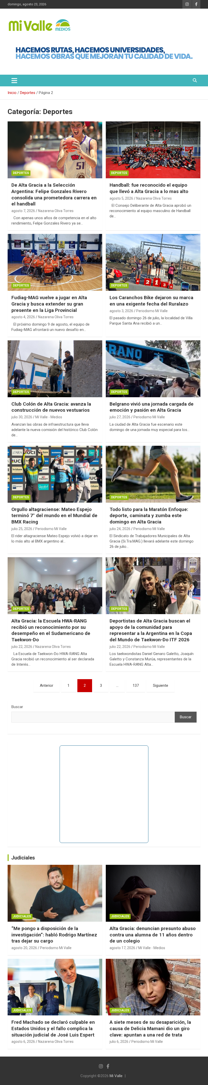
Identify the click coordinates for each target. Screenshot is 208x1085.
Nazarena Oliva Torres (56, 211)
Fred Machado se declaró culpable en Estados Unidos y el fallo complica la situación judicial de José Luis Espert (53, 1028)
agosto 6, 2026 (23, 1042)
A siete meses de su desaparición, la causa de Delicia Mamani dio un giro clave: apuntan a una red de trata (150, 1028)
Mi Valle (116, 1076)
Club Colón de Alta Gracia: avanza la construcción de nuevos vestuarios (51, 407)
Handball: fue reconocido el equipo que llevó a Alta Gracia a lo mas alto (149, 188)
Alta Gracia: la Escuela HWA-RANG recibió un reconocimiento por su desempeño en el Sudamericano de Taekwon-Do (50, 630)
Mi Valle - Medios (48, 417)
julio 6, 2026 (119, 1042)
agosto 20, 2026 (24, 948)
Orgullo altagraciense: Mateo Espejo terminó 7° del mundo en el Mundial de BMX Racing (54, 515)
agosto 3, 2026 (121, 311)
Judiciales (23, 858)
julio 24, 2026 (120, 529)
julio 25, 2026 (21, 529)
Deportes (21, 173)
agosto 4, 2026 (23, 317)
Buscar (17, 707)
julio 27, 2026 (120, 417)
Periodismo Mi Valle (152, 311)
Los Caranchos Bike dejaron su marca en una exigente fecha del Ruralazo (151, 301)
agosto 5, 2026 (121, 198)
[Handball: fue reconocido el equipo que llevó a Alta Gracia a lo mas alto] (153, 150)
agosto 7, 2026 (23, 211)
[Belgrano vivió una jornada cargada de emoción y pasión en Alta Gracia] (153, 368)
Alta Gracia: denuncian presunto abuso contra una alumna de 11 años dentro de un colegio (153, 935)
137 (136, 685)
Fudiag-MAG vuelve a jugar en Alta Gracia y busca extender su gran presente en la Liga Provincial (49, 304)
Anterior (46, 685)
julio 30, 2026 (21, 417)
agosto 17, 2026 (122, 948)
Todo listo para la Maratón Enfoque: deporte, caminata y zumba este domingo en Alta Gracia (149, 515)
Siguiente (160, 685)
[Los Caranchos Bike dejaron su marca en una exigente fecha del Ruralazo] (153, 262)
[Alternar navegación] (14, 80)
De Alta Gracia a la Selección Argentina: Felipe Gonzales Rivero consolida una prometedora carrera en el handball (54, 194)
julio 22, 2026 (21, 647)
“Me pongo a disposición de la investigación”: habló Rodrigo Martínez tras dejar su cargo (54, 935)
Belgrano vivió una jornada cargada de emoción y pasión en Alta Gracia (152, 407)
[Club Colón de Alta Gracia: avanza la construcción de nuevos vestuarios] (54, 368)
